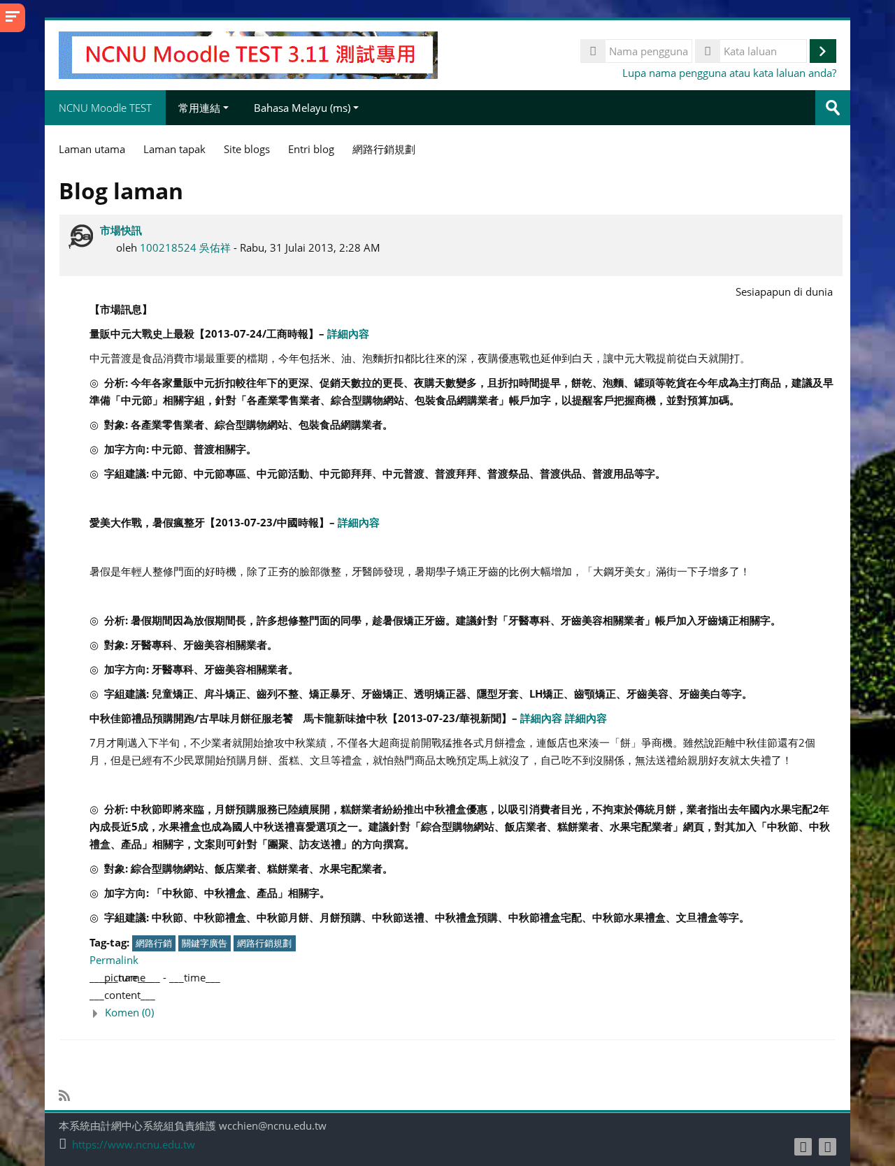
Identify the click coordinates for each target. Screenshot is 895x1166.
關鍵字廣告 (204, 943)
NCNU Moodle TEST (105, 108)
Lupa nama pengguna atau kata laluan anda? (729, 73)
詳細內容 (348, 333)
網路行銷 (154, 943)
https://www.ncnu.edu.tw (133, 1144)
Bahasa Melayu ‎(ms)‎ (302, 108)
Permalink (114, 960)
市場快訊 (121, 230)
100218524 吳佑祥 (185, 247)
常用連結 (199, 108)
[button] (463, 1012)
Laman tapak (174, 149)
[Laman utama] (248, 54)
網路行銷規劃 (264, 943)
